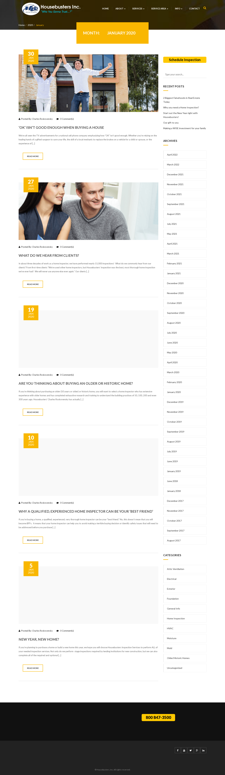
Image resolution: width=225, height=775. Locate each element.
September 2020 (175, 312)
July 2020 (172, 332)
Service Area (159, 8)
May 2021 (172, 233)
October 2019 (174, 421)
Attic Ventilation (175, 569)
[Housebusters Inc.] (51, 8)
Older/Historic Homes (178, 658)
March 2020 (173, 372)
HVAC (170, 628)
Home (105, 8)
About (119, 8)
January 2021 (174, 273)
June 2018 (172, 481)
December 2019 (175, 402)
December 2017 (175, 500)
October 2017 (174, 520)
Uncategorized (174, 667)
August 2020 (174, 322)
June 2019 (172, 461)
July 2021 (172, 223)
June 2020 (172, 342)
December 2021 (175, 174)
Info (178, 8)
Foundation (173, 598)
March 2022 (173, 164)
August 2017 (174, 540)
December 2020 (175, 283)
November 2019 (175, 411)
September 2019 (175, 431)
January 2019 (174, 471)
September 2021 (175, 204)
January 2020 (174, 392)
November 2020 (175, 293)
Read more (33, 156)
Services (137, 8)
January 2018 (174, 491)
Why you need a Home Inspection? (181, 107)
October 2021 (174, 194)
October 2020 (174, 303)
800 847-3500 (158, 717)
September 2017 (175, 530)
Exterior (171, 588)
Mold (169, 648)
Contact (194, 8)
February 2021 (174, 263)
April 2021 (172, 243)
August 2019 (174, 441)
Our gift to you (171, 122)
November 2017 (175, 510)
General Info (173, 608)
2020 (30, 25)
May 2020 (172, 352)
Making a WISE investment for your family (184, 128)
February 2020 (174, 382)
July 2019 (172, 451)
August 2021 (174, 214)
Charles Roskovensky (42, 119)
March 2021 (173, 253)
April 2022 (172, 154)
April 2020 (172, 362)
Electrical (171, 578)
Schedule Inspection (185, 60)
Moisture (171, 638)
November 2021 (175, 184)
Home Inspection (176, 618)
